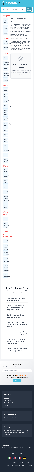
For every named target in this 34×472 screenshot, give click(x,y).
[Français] (19, 458)
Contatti (6, 405)
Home (11, 16)
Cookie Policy (18, 465)
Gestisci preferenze (27, 465)
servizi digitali (7, 400)
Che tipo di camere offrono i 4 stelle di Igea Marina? (16, 316)
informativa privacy (21, 375)
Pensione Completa (16, 430)
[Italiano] (9, 458)
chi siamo (6, 398)
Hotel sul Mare (13, 432)
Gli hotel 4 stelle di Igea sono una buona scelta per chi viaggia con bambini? (16, 308)
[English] (14, 458)
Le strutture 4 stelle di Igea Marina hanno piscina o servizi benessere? (17, 324)
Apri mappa (29, 9)
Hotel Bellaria (28, 16)
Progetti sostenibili (8, 403)
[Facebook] (13, 453)
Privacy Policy (10, 465)
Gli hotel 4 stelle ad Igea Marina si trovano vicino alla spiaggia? (17, 333)
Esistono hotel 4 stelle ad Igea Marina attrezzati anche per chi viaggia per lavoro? (17, 341)
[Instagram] (17, 453)
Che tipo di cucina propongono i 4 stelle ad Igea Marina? (17, 350)
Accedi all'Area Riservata (10, 418)
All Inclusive (7, 430)
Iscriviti (17, 380)
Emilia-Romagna (19, 16)
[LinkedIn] (21, 453)
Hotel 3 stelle (21, 432)
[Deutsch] (24, 458)
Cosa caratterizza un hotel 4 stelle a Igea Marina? (16, 299)
